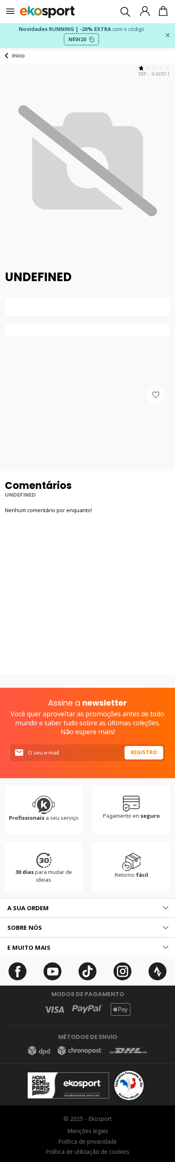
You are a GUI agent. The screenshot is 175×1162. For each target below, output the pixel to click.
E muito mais (28, 947)
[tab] (87, 908)
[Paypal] (87, 1009)
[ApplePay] (120, 1009)
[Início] (47, 11)
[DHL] (128, 1050)
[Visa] (54, 1009)
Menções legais (87, 1131)
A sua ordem (28, 908)
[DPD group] (39, 1050)
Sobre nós (24, 927)
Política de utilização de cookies (87, 1151)
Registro (144, 752)
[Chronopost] (79, 1050)
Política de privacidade (87, 1141)
